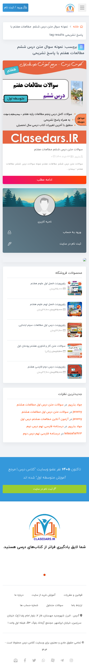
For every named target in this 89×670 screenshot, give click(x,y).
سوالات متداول (54, 605)
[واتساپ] (43, 660)
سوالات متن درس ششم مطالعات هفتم (58, 149)
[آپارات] (53, 660)
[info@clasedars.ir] (15, 660)
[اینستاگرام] (71, 660)
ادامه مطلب (44, 180)
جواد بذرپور (75, 405)
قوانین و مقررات (73, 595)
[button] (44, 575)
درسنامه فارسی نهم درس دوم (45, 426)
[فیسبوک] (25, 660)
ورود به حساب (72, 232)
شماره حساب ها (29, 605)
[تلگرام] (62, 660)
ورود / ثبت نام (13, 7)
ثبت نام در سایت (70, 244)
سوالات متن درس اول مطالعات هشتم (40, 405)
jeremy (77, 412)
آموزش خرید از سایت (43, 595)
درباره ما (18, 595)
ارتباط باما (76, 605)
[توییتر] (34, 660)
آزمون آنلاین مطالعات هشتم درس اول (44, 419)
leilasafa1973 (73, 434)
